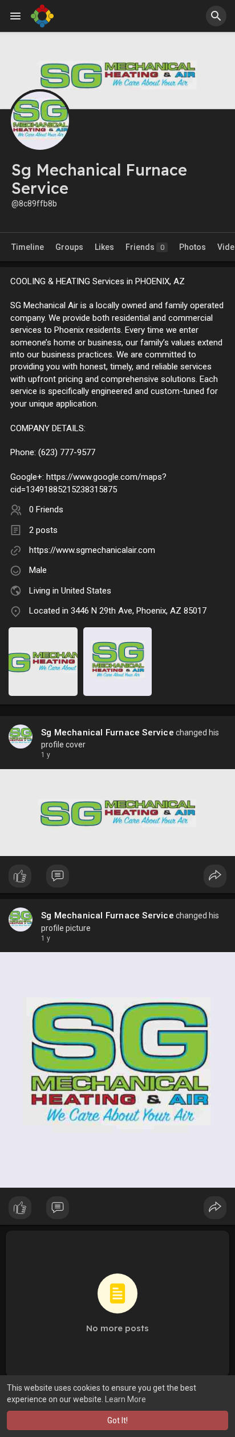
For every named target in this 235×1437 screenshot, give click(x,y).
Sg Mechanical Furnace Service (107, 732)
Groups (69, 247)
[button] (216, 16)
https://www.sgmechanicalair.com (92, 550)
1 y (45, 755)
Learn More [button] (125, 1399)
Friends (144, 247)
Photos (192, 247)
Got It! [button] (117, 1420)
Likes (104, 247)
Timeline (27, 247)
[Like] (117, 879)
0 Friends (46, 509)
